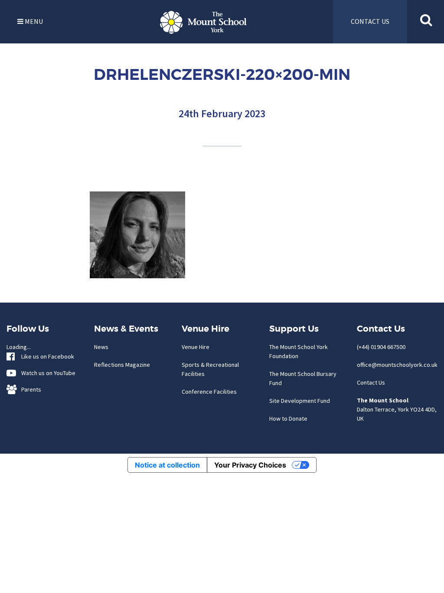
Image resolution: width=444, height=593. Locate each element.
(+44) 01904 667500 (381, 347)
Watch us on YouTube (46, 373)
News (101, 347)
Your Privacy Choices (250, 465)
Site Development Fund (299, 401)
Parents (29, 389)
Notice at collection (167, 465)
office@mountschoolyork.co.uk (397, 365)
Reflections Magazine (122, 365)
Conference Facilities (209, 391)
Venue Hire (195, 347)
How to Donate (288, 418)
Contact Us (371, 382)
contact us (370, 21)
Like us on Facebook (45, 356)
